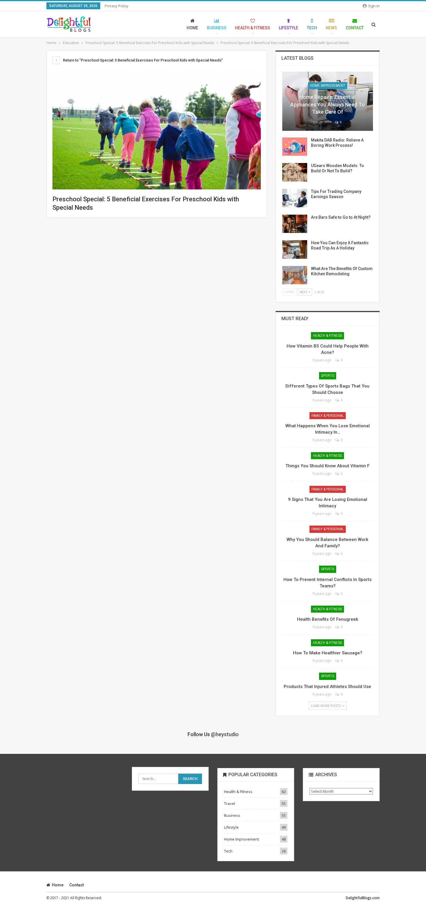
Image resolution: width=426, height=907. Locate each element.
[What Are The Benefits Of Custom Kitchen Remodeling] (294, 275)
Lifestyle (288, 28)
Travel (229, 803)
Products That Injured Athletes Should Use (327, 686)
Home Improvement (327, 86)
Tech (312, 28)
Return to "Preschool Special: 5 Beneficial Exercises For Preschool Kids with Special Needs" (142, 60)
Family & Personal (328, 416)
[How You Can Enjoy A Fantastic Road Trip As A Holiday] (294, 249)
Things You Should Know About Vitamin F (327, 465)
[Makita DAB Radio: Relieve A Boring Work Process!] (294, 146)
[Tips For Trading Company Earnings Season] (294, 198)
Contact (355, 28)
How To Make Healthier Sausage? (327, 653)
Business (216, 28)
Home (192, 28)
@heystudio (225, 734)
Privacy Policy (116, 5)
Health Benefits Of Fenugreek (327, 619)
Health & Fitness (252, 28)
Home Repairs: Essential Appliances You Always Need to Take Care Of (327, 104)
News (331, 28)
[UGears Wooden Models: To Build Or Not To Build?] (294, 172)
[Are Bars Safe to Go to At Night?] (294, 224)
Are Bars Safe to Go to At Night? (341, 217)
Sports (327, 376)
